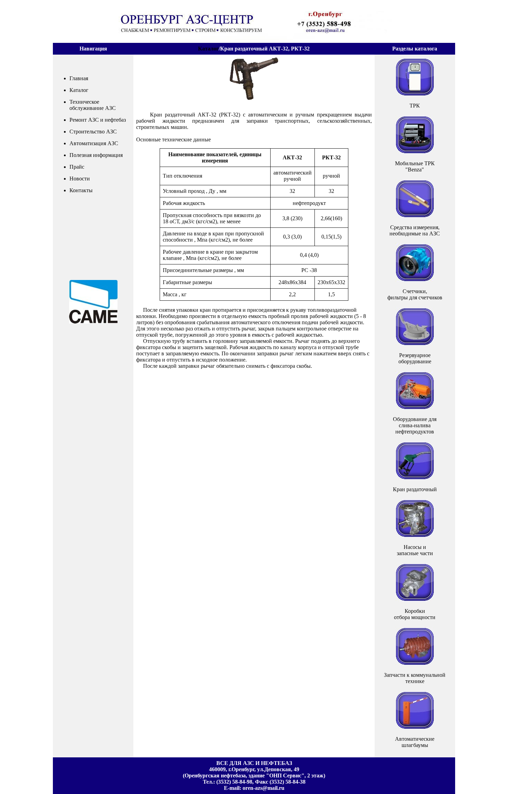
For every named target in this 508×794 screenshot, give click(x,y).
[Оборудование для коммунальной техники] (414, 646)
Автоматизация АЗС (93, 143)
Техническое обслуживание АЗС (92, 105)
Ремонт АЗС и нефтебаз (97, 120)
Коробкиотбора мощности (414, 614)
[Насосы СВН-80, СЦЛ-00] (414, 518)
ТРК (415, 106)
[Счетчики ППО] (414, 262)
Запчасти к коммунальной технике (414, 678)
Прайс (76, 167)
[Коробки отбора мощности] (414, 582)
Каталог (208, 49)
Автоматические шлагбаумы (414, 742)
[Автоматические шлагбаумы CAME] (414, 710)
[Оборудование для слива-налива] (414, 390)
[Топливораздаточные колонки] (414, 76)
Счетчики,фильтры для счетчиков (414, 294)
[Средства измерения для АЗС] (414, 198)
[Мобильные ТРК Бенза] (414, 134)
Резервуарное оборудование (414, 358)
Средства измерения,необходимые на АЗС (414, 230)
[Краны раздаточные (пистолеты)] (414, 460)
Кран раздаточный (415, 489)
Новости (79, 178)
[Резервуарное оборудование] (414, 326)
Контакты (81, 190)
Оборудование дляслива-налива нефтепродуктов (414, 425)
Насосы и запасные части (415, 550)
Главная (78, 78)
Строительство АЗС (93, 131)
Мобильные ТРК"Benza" (415, 166)
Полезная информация (96, 155)
